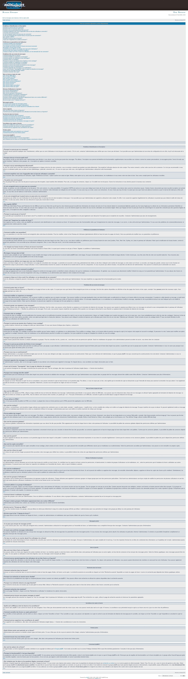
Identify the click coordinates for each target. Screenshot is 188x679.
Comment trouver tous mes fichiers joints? (14, 132)
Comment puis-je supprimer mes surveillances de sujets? (18, 127)
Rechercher (182, 12)
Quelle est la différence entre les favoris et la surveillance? (18, 124)
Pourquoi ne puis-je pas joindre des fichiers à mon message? (19, 65)
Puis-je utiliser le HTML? (9, 77)
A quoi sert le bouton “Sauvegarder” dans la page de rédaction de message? (23, 69)
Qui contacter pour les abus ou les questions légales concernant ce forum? (23, 139)
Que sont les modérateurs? (10, 91)
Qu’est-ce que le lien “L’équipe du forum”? (14, 100)
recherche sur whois (108, 663)
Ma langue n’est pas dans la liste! (12, 47)
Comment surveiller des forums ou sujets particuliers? (17, 126)
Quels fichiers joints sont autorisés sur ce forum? (16, 131)
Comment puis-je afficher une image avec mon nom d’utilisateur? (20, 49)
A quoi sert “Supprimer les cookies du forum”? (15, 39)
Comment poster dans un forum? (11, 55)
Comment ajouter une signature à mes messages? (16, 58)
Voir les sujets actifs (24, 17)
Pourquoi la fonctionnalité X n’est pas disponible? (16, 138)
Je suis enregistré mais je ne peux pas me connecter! (17, 34)
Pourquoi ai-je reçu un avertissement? (13, 66)
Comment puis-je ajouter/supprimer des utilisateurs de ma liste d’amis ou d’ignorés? (25, 111)
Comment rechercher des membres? (13, 119)
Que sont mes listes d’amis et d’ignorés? (13, 110)
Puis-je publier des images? (10, 79)
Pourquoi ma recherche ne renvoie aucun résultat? (16, 117)
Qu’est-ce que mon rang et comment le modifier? (16, 50)
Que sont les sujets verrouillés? (11, 85)
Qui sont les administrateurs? (11, 90)
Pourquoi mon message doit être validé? (14, 70)
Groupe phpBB (59, 649)
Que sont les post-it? (8, 84)
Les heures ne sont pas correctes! (12, 45)
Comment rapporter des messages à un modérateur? (17, 67)
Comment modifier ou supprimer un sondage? (15, 62)
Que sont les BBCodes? (9, 75)
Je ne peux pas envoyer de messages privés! (15, 103)
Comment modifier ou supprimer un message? (15, 57)
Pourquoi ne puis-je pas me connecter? (13, 27)
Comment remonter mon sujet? (11, 72)
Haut (4, 154)
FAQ (176, 12)
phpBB (87, 677)
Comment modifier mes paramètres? (12, 43)
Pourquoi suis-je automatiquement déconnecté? (16, 30)
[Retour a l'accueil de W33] (14, 9)
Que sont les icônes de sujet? (11, 86)
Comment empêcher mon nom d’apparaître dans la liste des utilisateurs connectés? (25, 31)
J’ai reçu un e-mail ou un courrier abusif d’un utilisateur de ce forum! (21, 106)
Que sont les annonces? (9, 82)
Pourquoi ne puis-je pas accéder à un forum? (15, 63)
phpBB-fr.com (98, 678)
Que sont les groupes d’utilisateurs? (12, 93)
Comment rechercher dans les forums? (13, 115)
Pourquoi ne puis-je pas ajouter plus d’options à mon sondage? (20, 61)
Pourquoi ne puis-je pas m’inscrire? (12, 38)
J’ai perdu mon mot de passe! (11, 32)
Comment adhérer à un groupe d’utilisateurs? (15, 94)
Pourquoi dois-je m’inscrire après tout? (13, 28)
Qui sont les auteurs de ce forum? (12, 136)
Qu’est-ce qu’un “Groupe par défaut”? (13, 98)
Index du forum (6, 20)
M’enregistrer (14, 12)
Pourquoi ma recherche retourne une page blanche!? (17, 118)
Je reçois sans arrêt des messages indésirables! (16, 105)
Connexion (6, 12)
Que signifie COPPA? (8, 37)
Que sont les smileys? (9, 78)
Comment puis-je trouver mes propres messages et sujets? (18, 121)
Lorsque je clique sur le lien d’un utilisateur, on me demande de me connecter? (26, 51)
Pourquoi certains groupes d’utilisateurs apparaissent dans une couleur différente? (25, 97)
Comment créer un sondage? (11, 59)
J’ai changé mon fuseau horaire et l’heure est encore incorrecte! (20, 46)
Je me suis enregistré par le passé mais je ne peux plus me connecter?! (22, 35)
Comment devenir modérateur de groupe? (14, 96)
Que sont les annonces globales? (12, 81)
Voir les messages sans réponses (10, 17)
